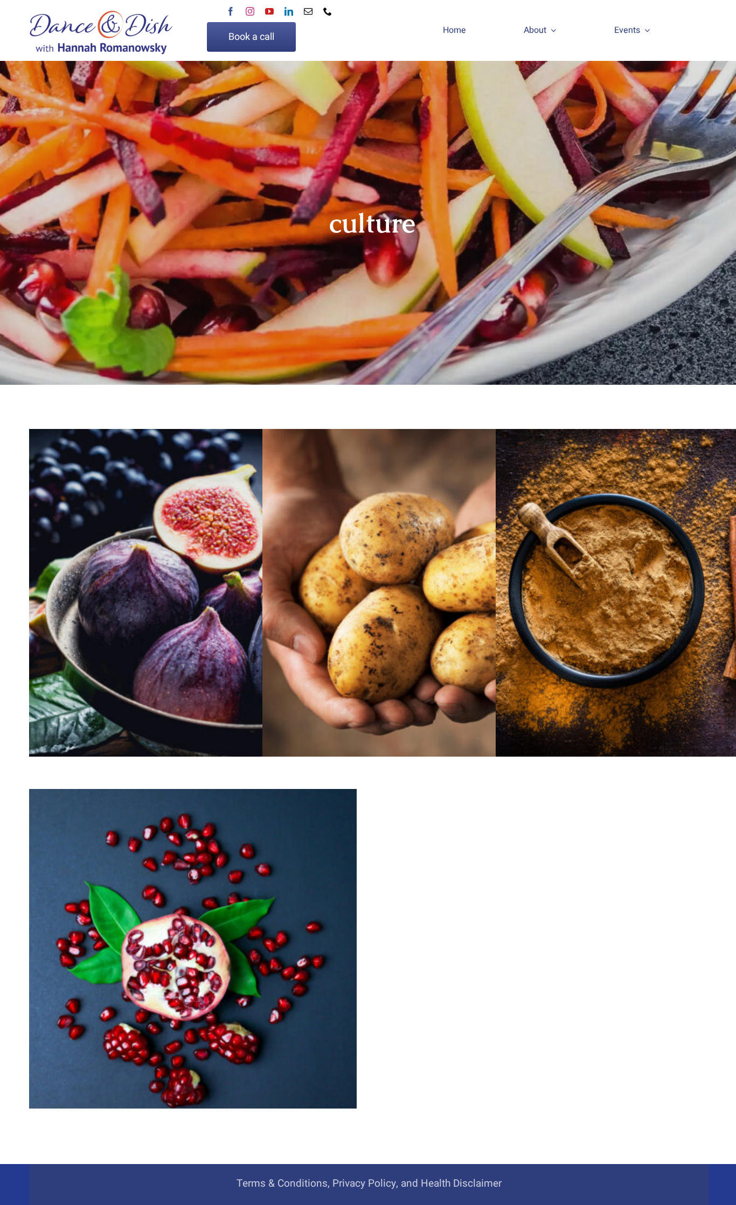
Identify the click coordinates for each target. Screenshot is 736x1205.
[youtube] (269, 11)
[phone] (327, 11)
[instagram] (250, 11)
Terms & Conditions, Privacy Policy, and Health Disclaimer (369, 1183)
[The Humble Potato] (426, 593)
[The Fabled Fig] (193, 593)
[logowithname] (101, 30)
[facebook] (230, 11)
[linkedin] (288, 11)
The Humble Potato (426, 582)
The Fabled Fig (193, 582)
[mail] (308, 11)
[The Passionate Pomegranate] (193, 953)
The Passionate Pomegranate (193, 942)
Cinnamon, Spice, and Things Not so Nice (660, 582)
